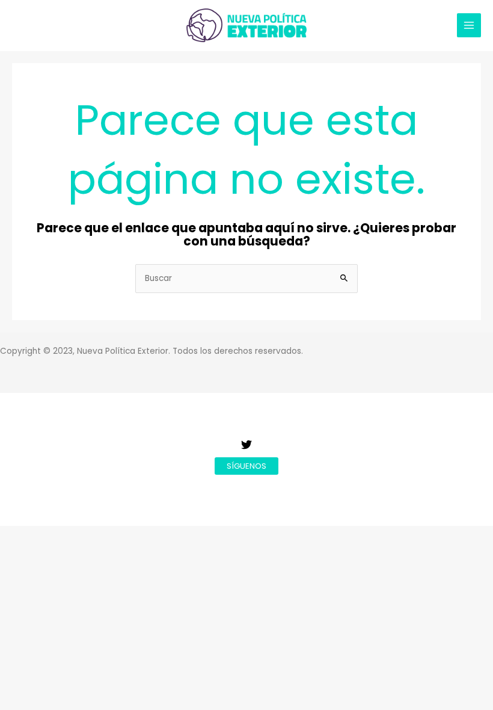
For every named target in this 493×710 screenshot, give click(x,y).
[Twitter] (246, 444)
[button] (246, 466)
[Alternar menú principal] (469, 25)
